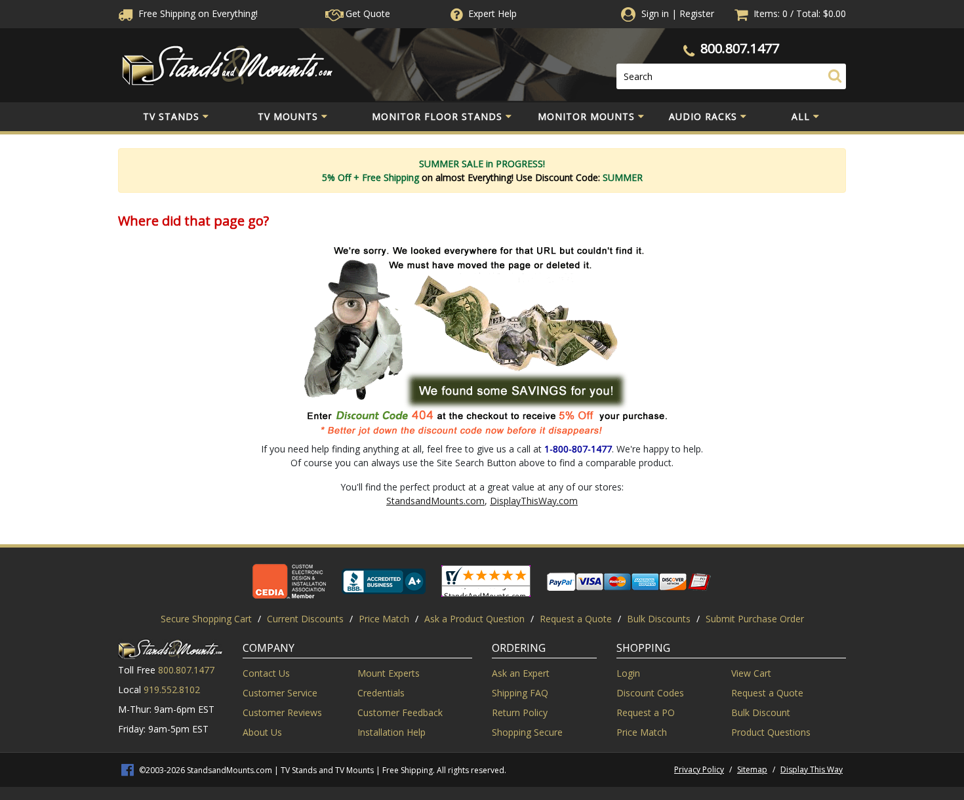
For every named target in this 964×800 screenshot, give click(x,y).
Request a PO (645, 712)
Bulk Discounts (659, 618)
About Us (262, 732)
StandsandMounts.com (435, 500)
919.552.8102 (172, 689)
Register (696, 13)
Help (492, 13)
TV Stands (171, 116)
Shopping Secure (527, 732)
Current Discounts (305, 618)
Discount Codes (650, 693)
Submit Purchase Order (755, 618)
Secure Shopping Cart (206, 618)
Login (628, 673)
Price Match (384, 618)
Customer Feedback (400, 712)
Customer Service (280, 693)
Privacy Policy (699, 769)
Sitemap (752, 769)
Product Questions (771, 732)
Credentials (381, 693)
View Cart (751, 673)
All (801, 116)
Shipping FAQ (520, 693)
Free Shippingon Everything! (197, 13)
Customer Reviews (282, 712)
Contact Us (266, 673)
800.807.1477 (739, 48)
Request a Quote (576, 618)
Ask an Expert (521, 673)
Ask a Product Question (474, 618)
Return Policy (520, 712)
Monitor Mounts (586, 116)
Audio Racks (703, 116)
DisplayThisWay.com (534, 500)
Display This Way (811, 769)
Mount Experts (388, 673)
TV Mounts (288, 116)
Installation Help (391, 732)
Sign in (655, 13)
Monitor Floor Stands (437, 116)
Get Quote (366, 13)
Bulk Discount (760, 712)
